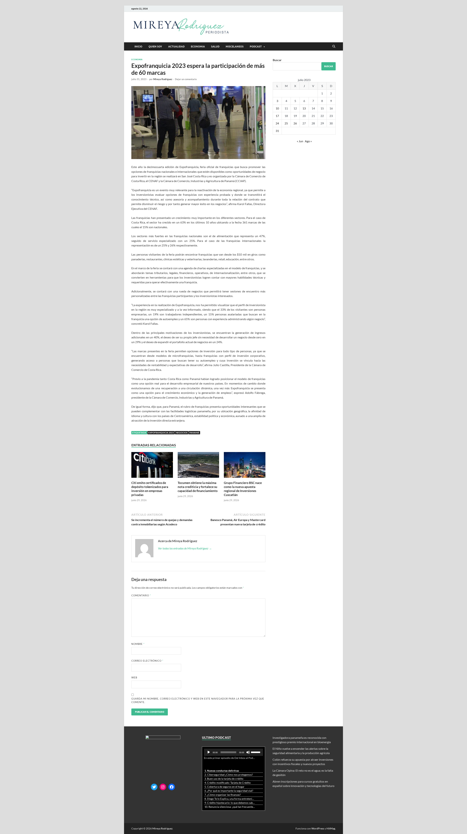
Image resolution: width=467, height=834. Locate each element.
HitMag (331, 828)
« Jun (300, 141)
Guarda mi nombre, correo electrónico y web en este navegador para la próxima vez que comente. (197, 700)
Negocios (181, 432)
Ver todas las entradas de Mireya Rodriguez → (185, 548)
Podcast (256, 46)
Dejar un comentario (186, 79)
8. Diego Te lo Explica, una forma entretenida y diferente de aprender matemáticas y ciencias (229, 798)
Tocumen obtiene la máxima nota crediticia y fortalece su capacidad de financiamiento (198, 487)
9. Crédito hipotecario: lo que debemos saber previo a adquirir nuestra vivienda (229, 802)
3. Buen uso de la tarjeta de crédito (223, 778)
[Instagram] (163, 787)
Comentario (141, 595)
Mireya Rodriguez (162, 79)
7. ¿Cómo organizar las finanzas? (222, 794)
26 (295, 123)
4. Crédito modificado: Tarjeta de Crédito (227, 782)
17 (277, 115)
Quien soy (155, 46)
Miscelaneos (235, 46)
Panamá (194, 432)
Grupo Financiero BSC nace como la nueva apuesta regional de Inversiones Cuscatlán (243, 489)
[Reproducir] (209, 752)
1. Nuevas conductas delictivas (221, 770)
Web (134, 677)
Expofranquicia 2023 (161, 432)
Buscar (277, 60)
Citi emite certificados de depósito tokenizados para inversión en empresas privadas (149, 489)
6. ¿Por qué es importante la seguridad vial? (228, 790)
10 (277, 108)
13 (304, 108)
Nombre (137, 643)
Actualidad (176, 46)
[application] (233, 752)
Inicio (138, 46)
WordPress (317, 828)
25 (286, 123)
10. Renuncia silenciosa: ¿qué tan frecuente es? (229, 806)
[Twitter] (154, 787)
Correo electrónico (147, 660)
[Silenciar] (248, 752)
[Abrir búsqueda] (334, 46)
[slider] (256, 752)
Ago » (308, 141)
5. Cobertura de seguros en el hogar (224, 786)
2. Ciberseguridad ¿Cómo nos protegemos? (228, 774)
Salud (215, 46)
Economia (198, 46)
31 (277, 130)
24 (277, 123)
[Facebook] (171, 787)
